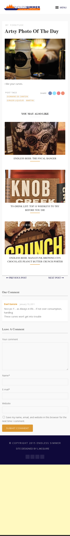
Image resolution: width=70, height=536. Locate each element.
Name (6, 375)
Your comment (10, 339)
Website (6, 403)
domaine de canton (17, 96)
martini (30, 100)
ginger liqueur (15, 100)
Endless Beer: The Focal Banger (35, 158)
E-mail (6, 389)
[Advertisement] (35, 500)
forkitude (17, 25)
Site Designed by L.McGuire (32, 448)
